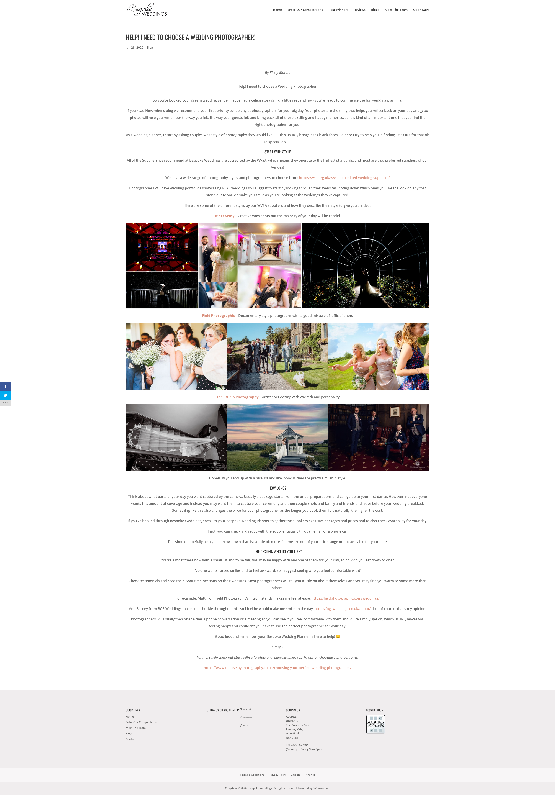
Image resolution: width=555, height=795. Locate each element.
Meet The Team (396, 10)
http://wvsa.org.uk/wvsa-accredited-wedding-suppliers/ (344, 177)
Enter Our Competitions (305, 10)
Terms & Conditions (252, 775)
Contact (131, 739)
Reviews (360, 10)
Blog (150, 47)
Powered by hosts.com (314, 788)
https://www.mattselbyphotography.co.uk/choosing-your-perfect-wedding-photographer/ (277, 667)
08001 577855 (299, 745)
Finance (310, 775)
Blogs (375, 10)
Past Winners (338, 10)
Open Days (421, 10)
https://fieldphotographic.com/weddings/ (346, 598)
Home (277, 10)
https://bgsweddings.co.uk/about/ (343, 608)
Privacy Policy (277, 775)
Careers (295, 775)
